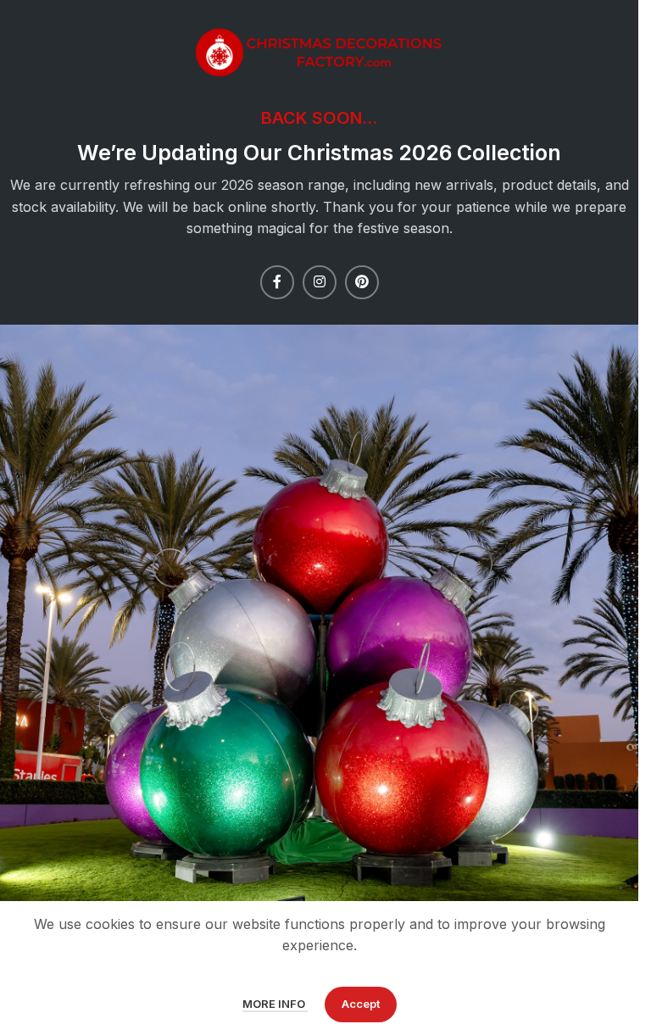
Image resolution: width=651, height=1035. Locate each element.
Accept (361, 1003)
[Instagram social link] (320, 282)
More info (275, 1003)
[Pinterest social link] (362, 282)
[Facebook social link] (277, 282)
